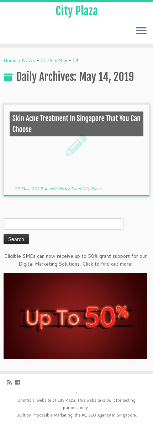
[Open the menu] (141, 31)
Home (10, 60)
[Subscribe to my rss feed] (11, 382)
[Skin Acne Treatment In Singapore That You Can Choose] (76, 145)
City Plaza (77, 11)
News (28, 60)
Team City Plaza (85, 188)
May (62, 60)
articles (57, 188)
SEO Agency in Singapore (112, 415)
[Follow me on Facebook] (19, 382)
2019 (46, 60)
